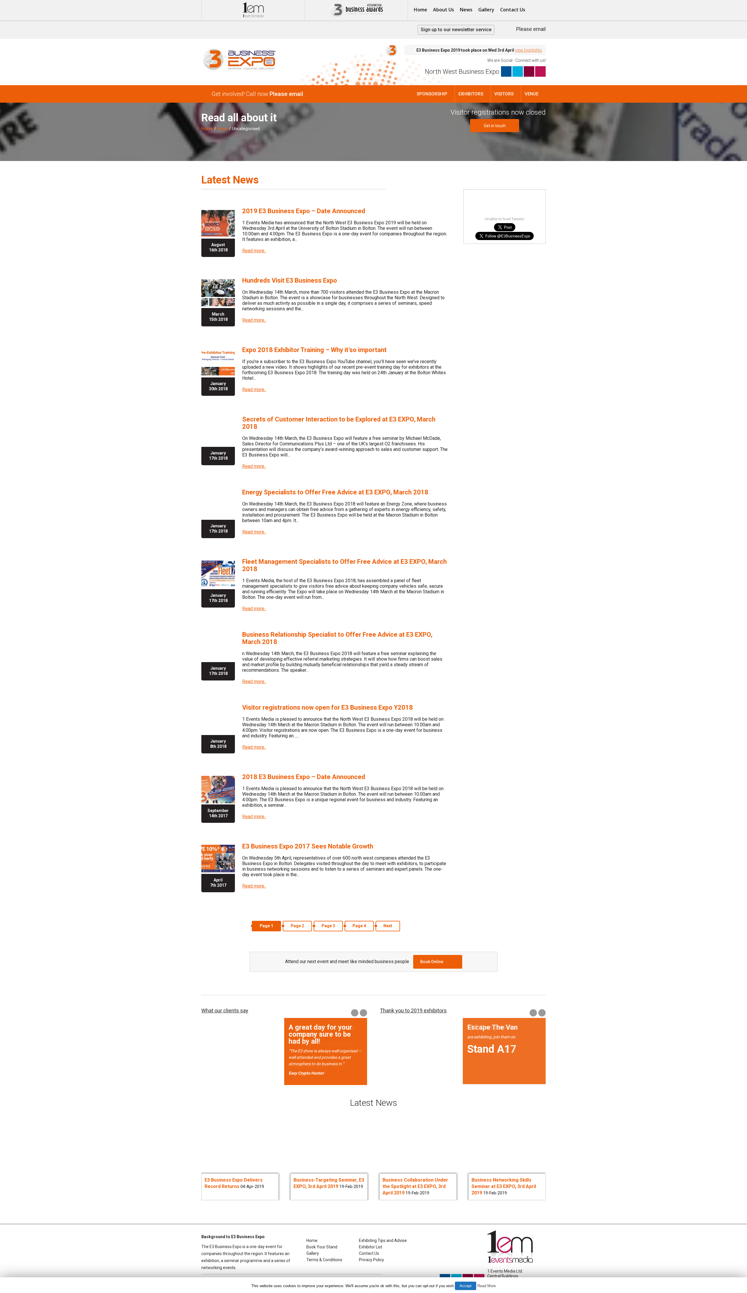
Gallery (486, 9)
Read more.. (254, 250)
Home (420, 9)
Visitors (504, 94)
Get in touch (495, 125)
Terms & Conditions (324, 1259)
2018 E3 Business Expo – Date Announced (303, 777)
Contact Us (512, 9)
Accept (466, 1286)
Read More (486, 1286)
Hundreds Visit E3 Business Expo (289, 280)
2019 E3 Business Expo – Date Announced (303, 211)
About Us (443, 9)
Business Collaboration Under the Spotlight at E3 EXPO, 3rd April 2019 (326, 1186)
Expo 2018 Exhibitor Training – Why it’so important (314, 350)
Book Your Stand (321, 1247)
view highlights (528, 50)
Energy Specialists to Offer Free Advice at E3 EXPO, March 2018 (335, 492)
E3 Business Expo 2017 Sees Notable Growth (307, 846)
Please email (531, 29)
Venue (531, 94)
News (466, 9)
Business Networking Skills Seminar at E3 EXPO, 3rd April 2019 (415, 1186)
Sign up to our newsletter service (456, 29)
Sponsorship (432, 94)
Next (387, 925)
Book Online (431, 961)
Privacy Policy (371, 1259)
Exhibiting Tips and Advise (383, 1240)
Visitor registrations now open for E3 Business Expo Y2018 (327, 707)
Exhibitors (470, 94)
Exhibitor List (370, 1247)
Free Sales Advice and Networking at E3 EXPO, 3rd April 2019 (502, 1186)
